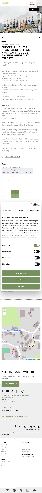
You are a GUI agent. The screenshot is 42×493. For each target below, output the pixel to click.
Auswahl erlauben (21, 280)
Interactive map (26, 449)
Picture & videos (26, 451)
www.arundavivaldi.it (12, 157)
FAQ (2, 463)
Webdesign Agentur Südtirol (4, 477)
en (36, 477)
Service (3, 459)
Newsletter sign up (11, 384)
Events (2, 449)
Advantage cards (5, 447)
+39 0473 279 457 (10, 401)
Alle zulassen (21, 273)
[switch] (37, 251)
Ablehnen (21, 286)
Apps (23, 447)
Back (34, 9)
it (33, 477)
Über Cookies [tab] (34, 210)
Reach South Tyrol (5, 444)
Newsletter (25, 444)
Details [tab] (21, 210)
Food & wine (4, 451)
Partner (3, 466)
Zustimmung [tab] (7, 210)
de (30, 477)
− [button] (4, 313)
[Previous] (2, 37)
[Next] (39, 37)
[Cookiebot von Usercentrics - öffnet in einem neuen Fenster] (31, 204)
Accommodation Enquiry (28, 456)
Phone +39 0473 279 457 (27, 426)
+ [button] (4, 310)
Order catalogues (5, 461)
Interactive (25, 442)
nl (39, 477)
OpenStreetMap (30, 359)
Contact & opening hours (10, 410)
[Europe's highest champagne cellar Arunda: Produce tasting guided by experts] (21, 332)
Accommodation (27, 454)
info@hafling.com (32, 429)
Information (5, 442)
